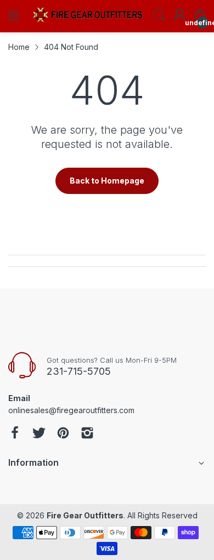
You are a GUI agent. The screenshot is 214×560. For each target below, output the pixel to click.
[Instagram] (87, 434)
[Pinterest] (63, 434)
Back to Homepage (107, 180)
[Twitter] (39, 434)
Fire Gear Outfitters (85, 515)
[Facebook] (14, 434)
